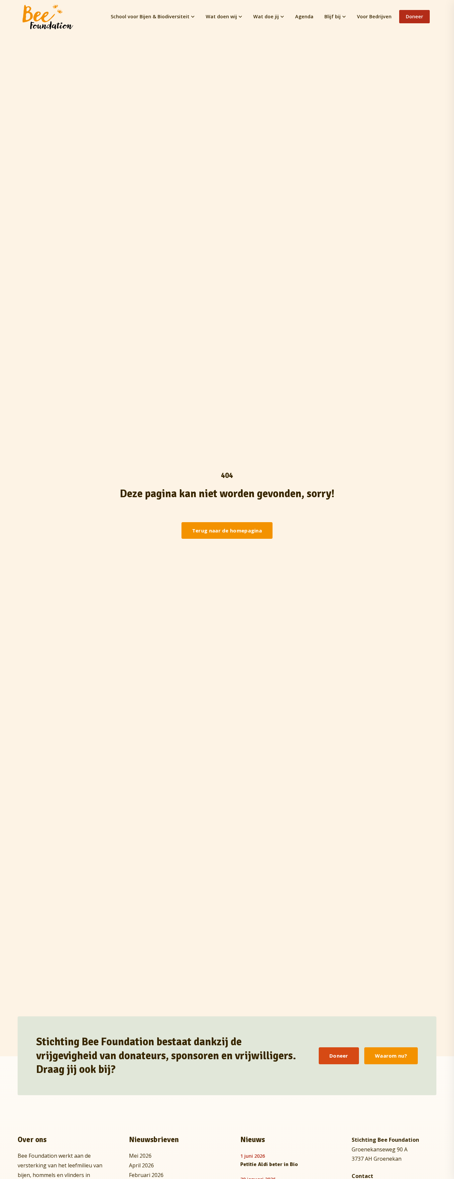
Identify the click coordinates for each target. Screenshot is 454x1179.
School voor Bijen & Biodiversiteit (150, 16)
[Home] (48, 16)
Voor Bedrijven (374, 16)
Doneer (414, 16)
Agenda (304, 16)
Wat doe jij (266, 16)
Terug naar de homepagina (227, 530)
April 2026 (141, 1165)
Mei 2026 (140, 1155)
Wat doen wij (221, 16)
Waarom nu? (391, 1055)
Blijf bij (332, 16)
